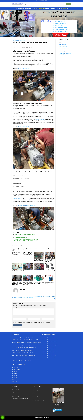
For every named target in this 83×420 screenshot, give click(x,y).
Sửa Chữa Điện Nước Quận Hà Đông (49, 341)
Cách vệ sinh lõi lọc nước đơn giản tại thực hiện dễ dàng (26, 239)
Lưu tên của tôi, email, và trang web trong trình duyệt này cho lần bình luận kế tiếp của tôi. (32, 322)
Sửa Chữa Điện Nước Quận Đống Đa (49, 353)
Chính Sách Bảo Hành (36, 396)
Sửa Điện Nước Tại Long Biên (23, 68)
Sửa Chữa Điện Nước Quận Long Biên (49, 357)
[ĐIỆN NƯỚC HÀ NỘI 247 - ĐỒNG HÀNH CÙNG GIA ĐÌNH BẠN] (17, 4)
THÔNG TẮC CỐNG (35, 8)
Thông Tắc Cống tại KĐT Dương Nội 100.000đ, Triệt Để (25, 240)
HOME (16, 8)
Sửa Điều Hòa (14, 377)
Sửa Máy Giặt (14, 375)
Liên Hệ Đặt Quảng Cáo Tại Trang (38, 400)
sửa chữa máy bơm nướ (31, 199)
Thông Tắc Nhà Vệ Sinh (63, 48)
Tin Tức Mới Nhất (64, 8)
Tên (14, 317)
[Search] (25, 4)
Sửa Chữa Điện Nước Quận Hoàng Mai (49, 355)
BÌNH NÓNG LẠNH (48, 8)
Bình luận (15, 307)
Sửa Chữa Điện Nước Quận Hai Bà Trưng (50, 351)
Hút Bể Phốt (14, 381)
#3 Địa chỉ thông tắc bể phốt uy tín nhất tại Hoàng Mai (65, 54)
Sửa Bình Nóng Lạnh (16, 369)
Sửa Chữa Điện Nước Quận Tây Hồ (49, 347)
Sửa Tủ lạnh (14, 373)
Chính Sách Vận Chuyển (36, 393)
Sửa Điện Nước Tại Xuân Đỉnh (23, 126)
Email (28, 317)
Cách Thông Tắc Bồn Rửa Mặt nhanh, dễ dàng (26, 205)
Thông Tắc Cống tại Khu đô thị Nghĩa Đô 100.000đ (24, 234)
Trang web (44, 317)
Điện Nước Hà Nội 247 (39, 119)
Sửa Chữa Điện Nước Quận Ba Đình (49, 349)
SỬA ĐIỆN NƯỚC (21, 8)
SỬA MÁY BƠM (42, 8)
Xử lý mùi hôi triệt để (63, 46)
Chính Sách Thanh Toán (36, 394)
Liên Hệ (33, 388)
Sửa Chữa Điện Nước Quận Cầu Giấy (49, 337)
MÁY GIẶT (54, 8)
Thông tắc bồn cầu (62, 44)
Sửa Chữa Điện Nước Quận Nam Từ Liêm (50, 343)
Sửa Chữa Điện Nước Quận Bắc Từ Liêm (50, 345)
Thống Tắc (14, 379)
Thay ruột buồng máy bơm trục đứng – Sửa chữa (23, 297)
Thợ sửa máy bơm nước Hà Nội (20, 237)
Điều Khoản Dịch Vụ (36, 398)
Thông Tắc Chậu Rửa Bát (64, 51)
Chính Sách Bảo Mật (36, 390)
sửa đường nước (28, 8)
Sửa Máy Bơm (15, 40)
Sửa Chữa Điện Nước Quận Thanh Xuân (22, 236)
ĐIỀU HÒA (58, 8)
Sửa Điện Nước (15, 367)
